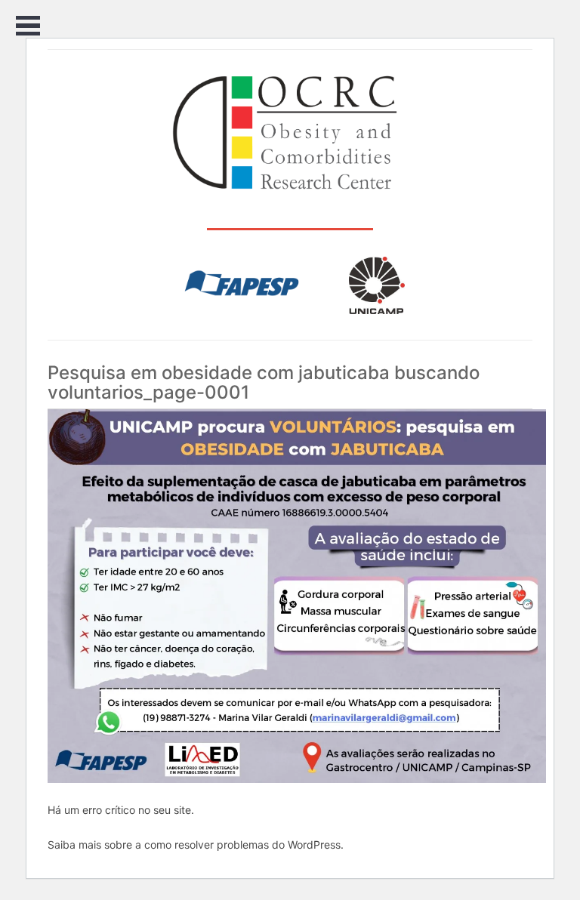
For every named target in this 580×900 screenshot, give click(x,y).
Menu (28, 26)
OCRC (290, 132)
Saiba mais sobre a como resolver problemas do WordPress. (196, 844)
